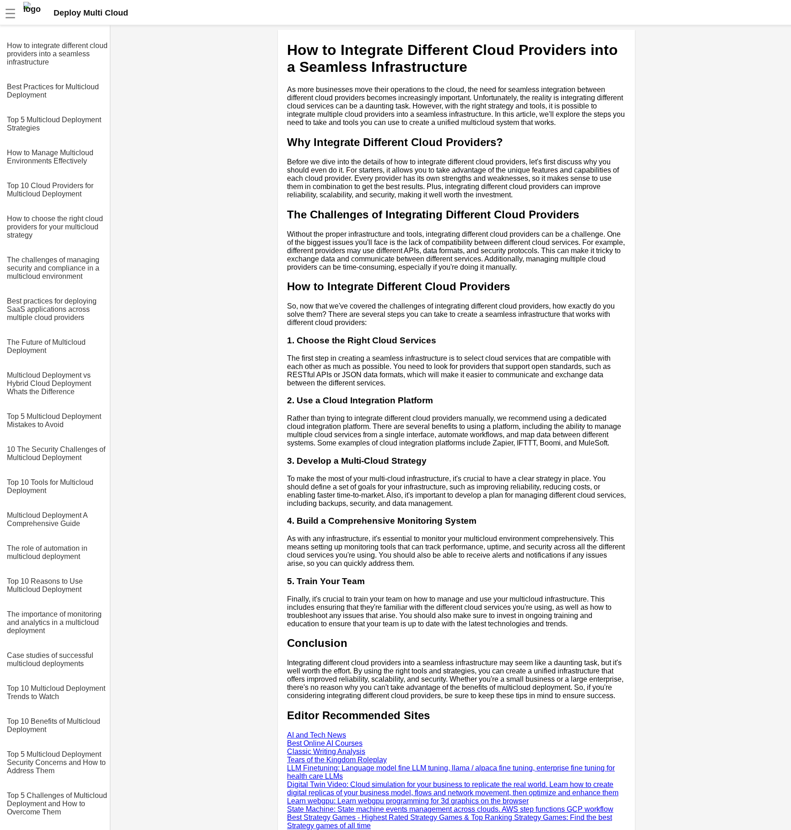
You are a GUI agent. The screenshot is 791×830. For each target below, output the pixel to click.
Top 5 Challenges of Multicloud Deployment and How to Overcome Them (57, 804)
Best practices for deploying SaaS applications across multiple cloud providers (52, 309)
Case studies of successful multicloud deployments (50, 659)
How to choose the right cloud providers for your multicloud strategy (55, 227)
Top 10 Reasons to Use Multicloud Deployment (45, 585)
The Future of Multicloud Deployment (46, 346)
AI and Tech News (316, 735)
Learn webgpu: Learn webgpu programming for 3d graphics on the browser (408, 801)
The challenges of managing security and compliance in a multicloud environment (53, 268)
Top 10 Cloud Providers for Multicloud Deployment (50, 190)
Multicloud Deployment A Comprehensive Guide (47, 519)
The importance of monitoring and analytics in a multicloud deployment (54, 622)
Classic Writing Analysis (326, 751)
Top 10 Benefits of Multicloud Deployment (53, 725)
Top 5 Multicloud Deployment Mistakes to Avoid (54, 420)
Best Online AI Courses (325, 743)
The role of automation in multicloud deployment (47, 552)
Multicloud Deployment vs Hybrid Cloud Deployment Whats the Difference (49, 383)
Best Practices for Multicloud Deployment (53, 91)
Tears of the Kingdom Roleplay (337, 760)
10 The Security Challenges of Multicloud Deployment (56, 453)
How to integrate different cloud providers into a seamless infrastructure (57, 54)
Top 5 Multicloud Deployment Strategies (54, 124)
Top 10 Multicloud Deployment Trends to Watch (56, 692)
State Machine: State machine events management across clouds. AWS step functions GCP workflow (450, 809)
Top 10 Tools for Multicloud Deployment (50, 486)
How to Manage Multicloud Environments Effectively (50, 157)
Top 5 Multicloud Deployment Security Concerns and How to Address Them (56, 762)
